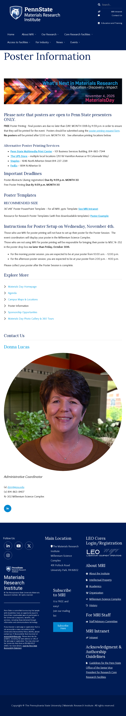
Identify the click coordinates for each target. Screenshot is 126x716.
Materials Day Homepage (22, 286)
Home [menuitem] (10, 34)
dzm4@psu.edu (16, 487)
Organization (96, 592)
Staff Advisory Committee (103, 621)
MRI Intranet (116, 12)
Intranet (93, 637)
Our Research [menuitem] (47, 35)
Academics (95, 586)
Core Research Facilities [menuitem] (75, 35)
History (93, 605)
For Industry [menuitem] (40, 43)
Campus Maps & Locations (23, 299)
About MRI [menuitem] (26, 35)
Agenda (12, 293)
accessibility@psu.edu (12, 636)
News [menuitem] (58, 43)
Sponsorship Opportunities (22, 312)
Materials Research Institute (14, 582)
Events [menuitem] (72, 43)
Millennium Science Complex (105, 599)
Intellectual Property (100, 579)
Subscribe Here (63, 627)
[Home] (16, 568)
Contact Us (117, 15)
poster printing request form (104, 130)
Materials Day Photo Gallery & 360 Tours (31, 318)
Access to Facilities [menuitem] (16, 43)
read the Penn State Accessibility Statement (20, 647)
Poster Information (18, 305)
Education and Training (111, 23)
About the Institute (99, 573)
